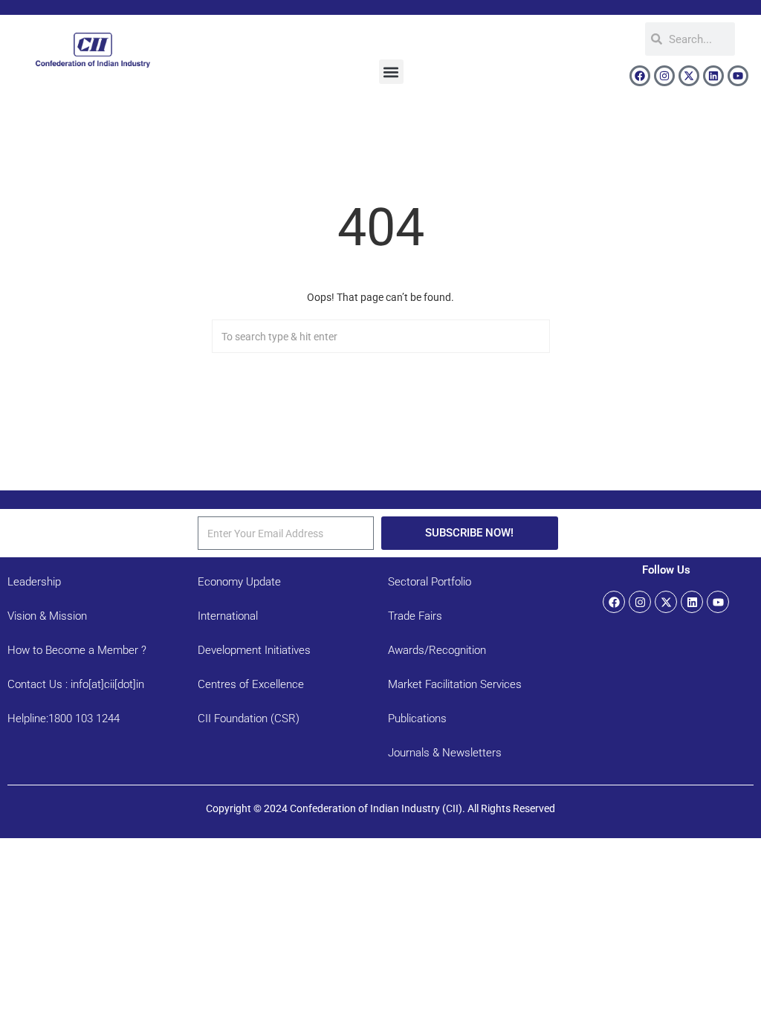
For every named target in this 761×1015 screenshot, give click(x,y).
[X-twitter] (689, 75)
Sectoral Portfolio (429, 581)
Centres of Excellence (251, 684)
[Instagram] (664, 75)
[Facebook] (639, 75)
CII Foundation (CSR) (248, 718)
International (228, 616)
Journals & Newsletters (445, 752)
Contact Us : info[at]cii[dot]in (75, 684)
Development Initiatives (254, 650)
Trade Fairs (415, 616)
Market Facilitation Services (455, 684)
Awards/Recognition (437, 650)
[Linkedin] (713, 75)
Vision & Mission (47, 616)
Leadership (34, 581)
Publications (417, 718)
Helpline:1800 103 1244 (63, 718)
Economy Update (239, 581)
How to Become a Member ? (76, 650)
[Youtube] (738, 75)
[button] (391, 71)
